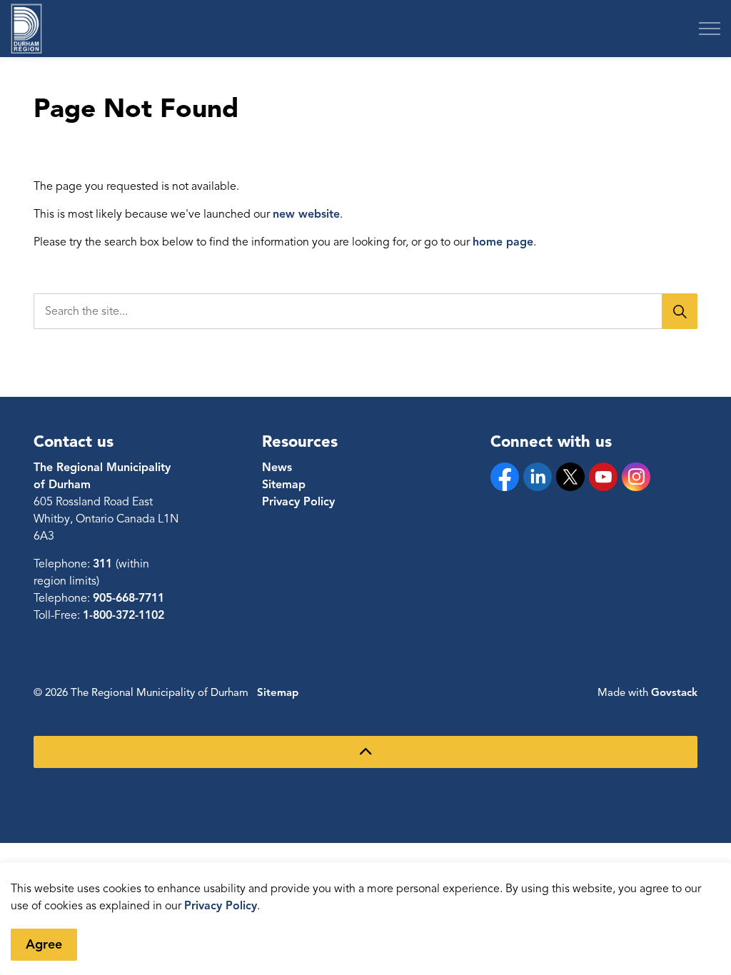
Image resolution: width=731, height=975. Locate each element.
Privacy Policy (220, 906)
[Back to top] (365, 752)
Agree (44, 944)
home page (503, 242)
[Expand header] (709, 28)
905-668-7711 (128, 598)
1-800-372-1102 (123, 615)
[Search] (679, 311)
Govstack (674, 692)
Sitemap (284, 485)
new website (306, 214)
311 (104, 564)
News (277, 467)
